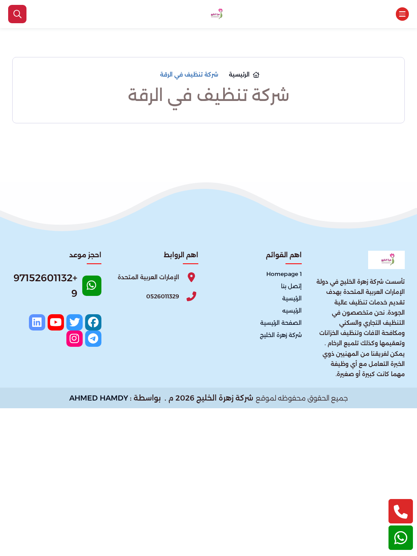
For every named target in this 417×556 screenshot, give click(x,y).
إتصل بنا (291, 286)
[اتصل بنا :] (401, 511)
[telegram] (93, 339)
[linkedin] (37, 322)
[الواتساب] (401, 537)
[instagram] (74, 339)
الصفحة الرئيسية (281, 322)
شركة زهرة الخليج (281, 335)
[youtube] (56, 322)
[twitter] (74, 322)
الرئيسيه (292, 310)
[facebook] (93, 322)
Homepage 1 (284, 274)
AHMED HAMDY (98, 398)
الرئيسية (292, 298)
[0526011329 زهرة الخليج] (215, 14)
